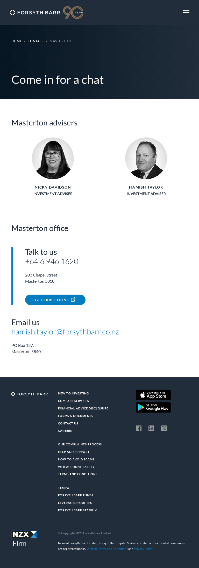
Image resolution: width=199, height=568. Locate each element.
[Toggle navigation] (186, 11)
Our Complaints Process (80, 444)
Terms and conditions (77, 474)
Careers (65, 430)
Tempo (63, 487)
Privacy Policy (143, 549)
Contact (36, 41)
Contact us (68, 423)
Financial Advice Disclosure (83, 408)
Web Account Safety (76, 466)
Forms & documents (75, 415)
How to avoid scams (76, 459)
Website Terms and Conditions (107, 549)
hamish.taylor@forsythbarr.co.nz (65, 331)
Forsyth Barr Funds (76, 495)
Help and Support (74, 451)
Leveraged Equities (75, 502)
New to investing (73, 393)
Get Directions (52, 300)
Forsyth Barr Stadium (77, 510)
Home (16, 41)
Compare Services (73, 400)
